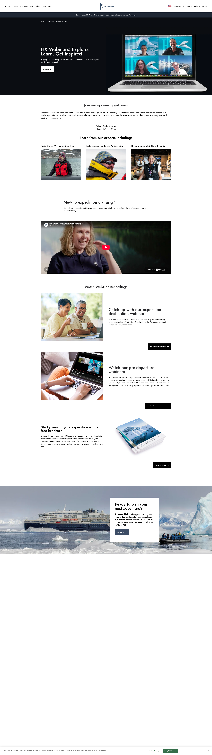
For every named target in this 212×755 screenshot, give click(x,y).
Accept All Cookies (170, 751)
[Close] (208, 750)
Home (43, 21)
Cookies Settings (154, 751)
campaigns (50, 21)
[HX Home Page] (106, 6)
